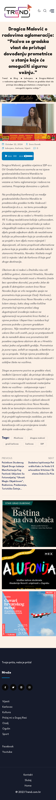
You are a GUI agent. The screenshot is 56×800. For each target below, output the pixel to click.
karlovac (30, 444)
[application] (18, 155)
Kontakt (28, 775)
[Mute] (25, 156)
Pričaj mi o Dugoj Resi (14, 718)
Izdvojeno (9, 148)
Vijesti (27, 148)
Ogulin (6, 728)
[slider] (14, 156)
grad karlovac (12, 444)
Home (28, 785)
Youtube (7, 752)
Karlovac (19, 148)
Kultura (6, 712)
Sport (5, 734)
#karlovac (18, 438)
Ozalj (5, 723)
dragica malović (37, 438)
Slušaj (28, 780)
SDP (42, 444)
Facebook (8, 746)
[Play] (6, 156)
